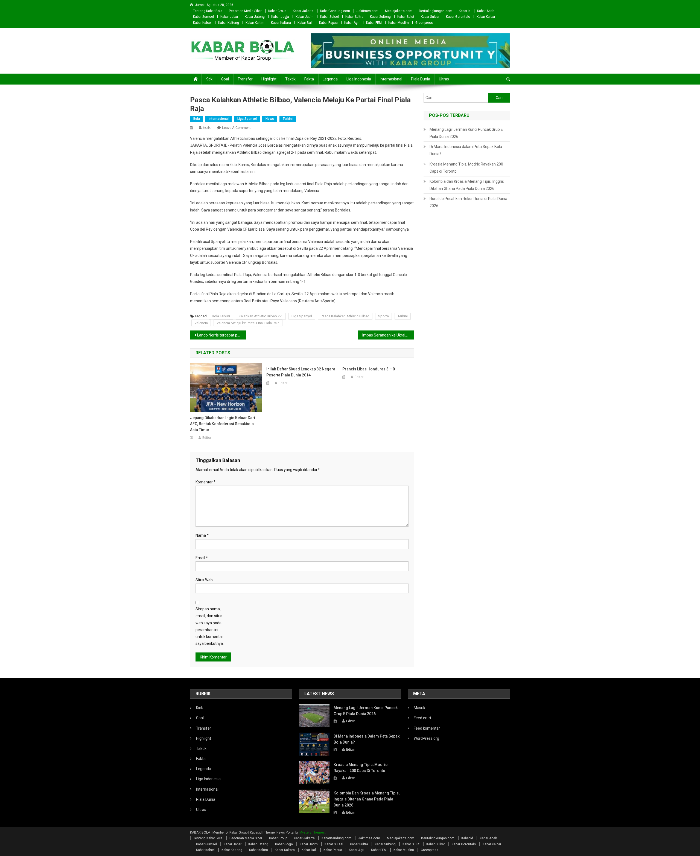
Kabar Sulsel (329, 17)
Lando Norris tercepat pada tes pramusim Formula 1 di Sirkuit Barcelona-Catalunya (221, 335)
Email (202, 558)
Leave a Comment (236, 128)
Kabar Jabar (229, 17)
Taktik (290, 79)
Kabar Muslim (398, 23)
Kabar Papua (328, 23)
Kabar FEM (374, 23)
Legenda (330, 79)
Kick (209, 79)
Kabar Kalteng (228, 23)
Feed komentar (427, 728)
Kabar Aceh (485, 11)
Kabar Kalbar (486, 17)
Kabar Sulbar (430, 17)
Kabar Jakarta (303, 11)
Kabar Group (277, 11)
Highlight (268, 79)
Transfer (245, 79)
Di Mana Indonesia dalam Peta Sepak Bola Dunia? (466, 150)
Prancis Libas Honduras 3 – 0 (368, 369)
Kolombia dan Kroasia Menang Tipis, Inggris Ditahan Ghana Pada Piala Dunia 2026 (467, 185)
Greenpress (424, 23)
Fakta (309, 79)
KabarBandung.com (335, 11)
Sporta (383, 316)
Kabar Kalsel (202, 23)
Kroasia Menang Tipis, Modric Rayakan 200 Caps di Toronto (466, 167)
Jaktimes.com (367, 11)
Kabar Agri (352, 23)
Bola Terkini (221, 316)
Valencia (201, 323)
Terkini (288, 119)
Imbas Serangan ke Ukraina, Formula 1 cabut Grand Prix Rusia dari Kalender (388, 335)
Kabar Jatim (305, 17)
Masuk (419, 708)
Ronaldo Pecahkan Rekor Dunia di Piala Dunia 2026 (468, 202)
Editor (208, 127)
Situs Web (204, 580)
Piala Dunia (420, 79)
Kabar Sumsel (203, 17)
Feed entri (422, 718)
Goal (225, 79)
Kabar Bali (305, 23)
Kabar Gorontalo (458, 17)
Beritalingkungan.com (435, 11)
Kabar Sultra (354, 17)
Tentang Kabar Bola (207, 11)
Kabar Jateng (255, 17)
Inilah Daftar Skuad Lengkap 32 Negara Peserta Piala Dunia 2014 (300, 372)
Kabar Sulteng (380, 17)
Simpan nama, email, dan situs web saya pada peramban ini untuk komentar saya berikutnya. (210, 626)
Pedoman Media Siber (245, 11)
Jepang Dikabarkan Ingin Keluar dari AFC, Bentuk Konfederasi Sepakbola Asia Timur (222, 424)
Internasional (391, 79)
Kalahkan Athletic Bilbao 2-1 (261, 316)
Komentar (205, 482)
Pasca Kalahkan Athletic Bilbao (345, 316)
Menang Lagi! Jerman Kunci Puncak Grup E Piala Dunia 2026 (466, 133)
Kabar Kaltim (255, 23)
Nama (202, 535)
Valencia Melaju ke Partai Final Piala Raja (248, 323)
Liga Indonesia (358, 79)
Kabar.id (465, 11)
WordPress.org (426, 738)
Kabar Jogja (280, 17)
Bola (196, 119)
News (270, 119)
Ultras (444, 79)
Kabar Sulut (405, 17)
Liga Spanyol (247, 119)
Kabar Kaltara (281, 23)
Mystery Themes (312, 832)
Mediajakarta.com (398, 11)
